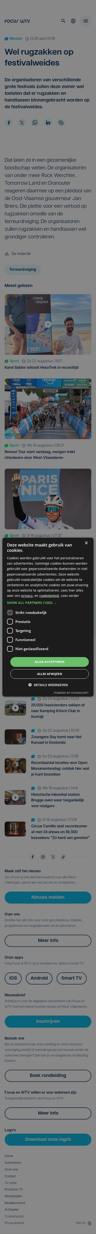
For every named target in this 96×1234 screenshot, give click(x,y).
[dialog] (47, 616)
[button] (48, 603)
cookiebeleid (49, 595)
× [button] (86, 543)
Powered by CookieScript (71, 692)
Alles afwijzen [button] (49, 674)
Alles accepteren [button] (50, 662)
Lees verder (70, 595)
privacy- (27, 595)
